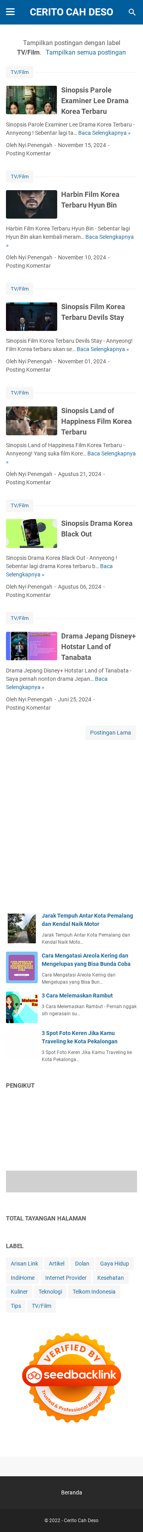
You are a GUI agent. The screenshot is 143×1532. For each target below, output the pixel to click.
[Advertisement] (71, 828)
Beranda (71, 1492)
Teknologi (50, 1291)
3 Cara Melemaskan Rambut (77, 995)
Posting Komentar (28, 153)
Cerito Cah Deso (71, 12)
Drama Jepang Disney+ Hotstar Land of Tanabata (98, 646)
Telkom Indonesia (94, 1291)
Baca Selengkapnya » (104, 133)
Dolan (82, 1263)
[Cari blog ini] (132, 12)
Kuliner (19, 1291)
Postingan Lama (110, 732)
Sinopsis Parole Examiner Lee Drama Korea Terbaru (95, 100)
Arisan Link (24, 1263)
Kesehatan (110, 1278)
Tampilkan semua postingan (86, 52)
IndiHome (23, 1278)
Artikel (56, 1263)
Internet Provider (66, 1278)
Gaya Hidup (114, 1263)
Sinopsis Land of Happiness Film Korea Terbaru (96, 421)
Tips (16, 1306)
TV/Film (20, 72)
